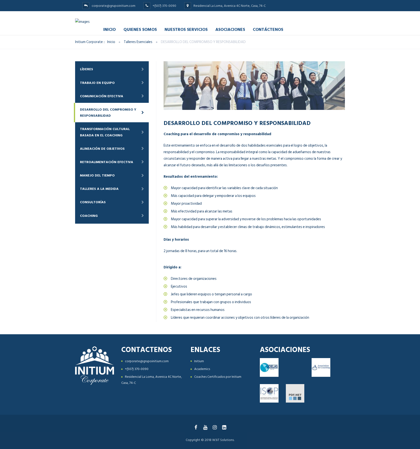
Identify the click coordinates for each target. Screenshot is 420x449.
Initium (199, 361)
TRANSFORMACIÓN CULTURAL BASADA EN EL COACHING (105, 132)
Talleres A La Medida (99, 189)
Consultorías (93, 202)
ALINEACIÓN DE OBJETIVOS (102, 148)
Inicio (109, 29)
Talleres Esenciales (138, 42)
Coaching (89, 216)
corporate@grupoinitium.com (147, 361)
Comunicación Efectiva (101, 96)
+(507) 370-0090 (137, 369)
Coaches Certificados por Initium (217, 376)
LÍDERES (86, 69)
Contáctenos (268, 29)
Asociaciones (230, 29)
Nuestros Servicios (186, 29)
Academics (202, 369)
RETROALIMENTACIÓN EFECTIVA (106, 162)
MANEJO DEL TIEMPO (97, 175)
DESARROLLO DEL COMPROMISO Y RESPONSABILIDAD (108, 112)
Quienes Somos (140, 29)
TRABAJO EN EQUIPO (97, 83)
